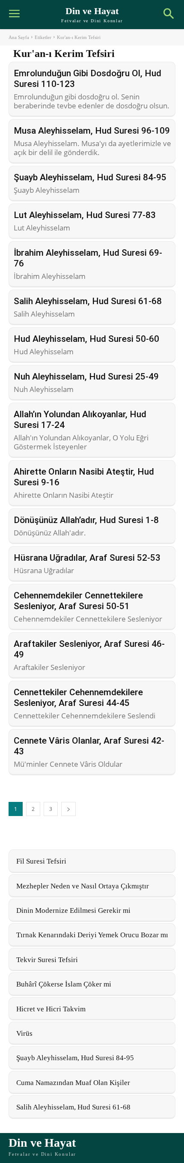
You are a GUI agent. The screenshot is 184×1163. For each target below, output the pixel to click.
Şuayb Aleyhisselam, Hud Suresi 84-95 (90, 177)
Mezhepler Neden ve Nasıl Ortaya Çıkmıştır (82, 886)
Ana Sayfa (19, 37)
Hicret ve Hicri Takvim (51, 1009)
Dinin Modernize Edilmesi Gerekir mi (73, 910)
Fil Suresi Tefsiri (41, 861)
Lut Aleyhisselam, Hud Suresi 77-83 (85, 215)
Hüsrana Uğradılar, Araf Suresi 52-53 (87, 558)
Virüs (24, 1033)
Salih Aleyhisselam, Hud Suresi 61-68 (88, 301)
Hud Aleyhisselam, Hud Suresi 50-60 (86, 339)
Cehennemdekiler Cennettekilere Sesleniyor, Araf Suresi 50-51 (78, 600)
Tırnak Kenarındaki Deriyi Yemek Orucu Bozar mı (92, 935)
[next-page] (68, 809)
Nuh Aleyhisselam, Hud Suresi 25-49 (86, 376)
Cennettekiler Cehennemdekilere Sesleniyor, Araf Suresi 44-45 (78, 697)
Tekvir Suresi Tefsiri (47, 960)
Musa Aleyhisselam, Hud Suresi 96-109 (92, 131)
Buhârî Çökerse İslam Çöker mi (63, 984)
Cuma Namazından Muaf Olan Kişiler (73, 1083)
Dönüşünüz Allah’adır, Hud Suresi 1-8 (86, 520)
